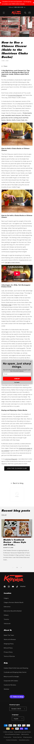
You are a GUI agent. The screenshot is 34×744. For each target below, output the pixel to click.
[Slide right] (21, 568)
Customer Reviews (10, 685)
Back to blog (18, 483)
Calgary (6, 598)
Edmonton (7, 606)
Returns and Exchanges (11, 676)
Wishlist (6, 689)
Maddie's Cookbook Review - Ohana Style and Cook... (14, 542)
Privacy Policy (8, 652)
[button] (4, 13)
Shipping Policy (9, 644)
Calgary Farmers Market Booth (13, 602)
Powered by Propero (14, 734)
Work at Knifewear (10, 639)
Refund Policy (8, 648)
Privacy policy (7, 737)
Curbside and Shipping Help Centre (15, 672)
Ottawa (6, 615)
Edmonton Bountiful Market (13, 611)
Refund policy (25, 734)
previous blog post (11, 459)
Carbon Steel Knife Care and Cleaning (16, 668)
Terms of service (17, 737)
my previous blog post (15, 95)
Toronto (6, 619)
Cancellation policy (24, 740)
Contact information (11, 740)
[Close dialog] (31, 361)
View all (3, 515)
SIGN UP (17, 379)
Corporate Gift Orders (11, 681)
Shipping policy (27, 737)
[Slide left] (13, 568)
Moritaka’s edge (6, 305)
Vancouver (7, 623)
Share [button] (5, 66)
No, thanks (17, 382)
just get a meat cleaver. (12, 262)
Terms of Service (9, 656)
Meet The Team (9, 635)
